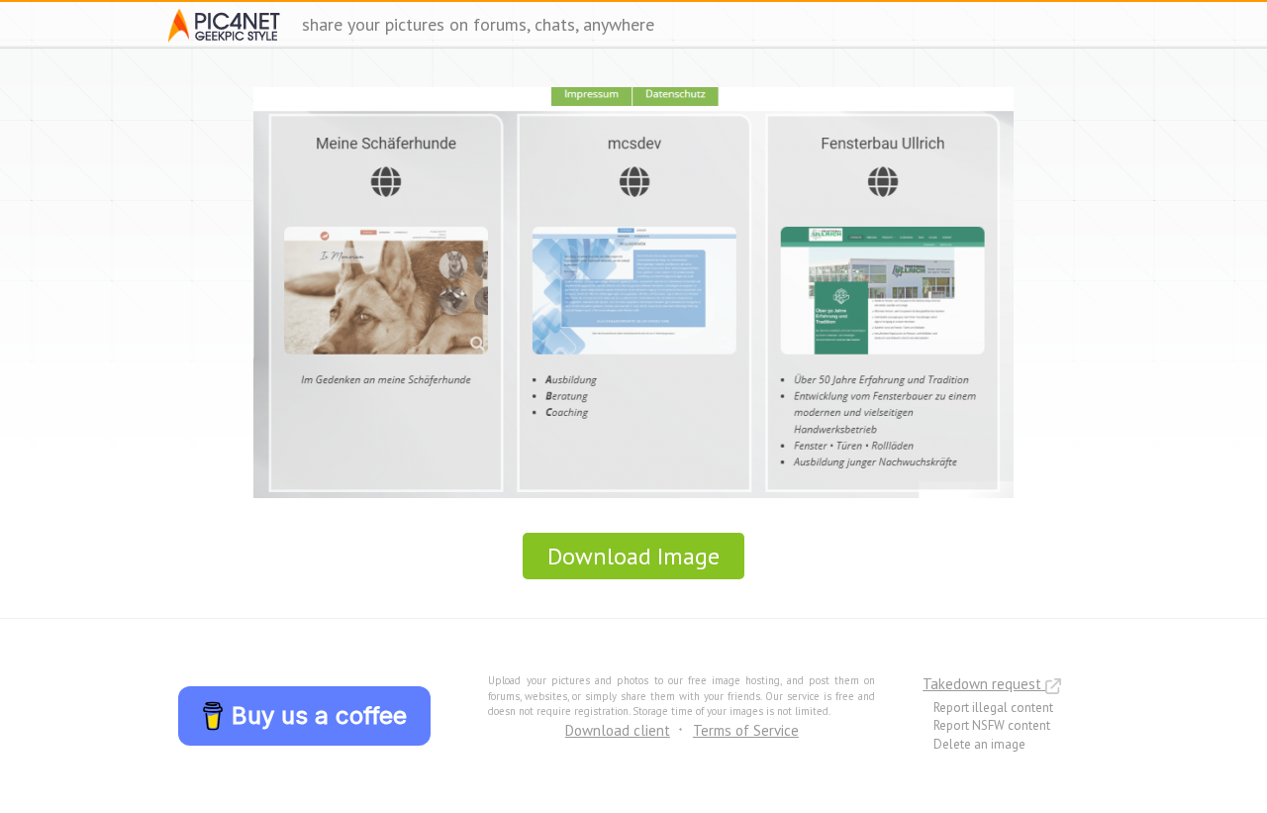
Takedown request (984, 683)
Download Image (633, 556)
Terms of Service (746, 730)
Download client (617, 730)
